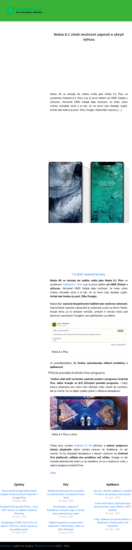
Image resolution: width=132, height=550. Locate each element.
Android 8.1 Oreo (72, 284)
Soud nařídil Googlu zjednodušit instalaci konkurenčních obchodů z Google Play (19, 494)
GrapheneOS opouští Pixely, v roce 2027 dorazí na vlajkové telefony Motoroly (19, 510)
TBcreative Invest (43, 545)
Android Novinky (94, 274)
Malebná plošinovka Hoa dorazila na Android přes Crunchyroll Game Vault (66, 494)
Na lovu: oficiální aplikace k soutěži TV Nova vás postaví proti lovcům (112, 492)
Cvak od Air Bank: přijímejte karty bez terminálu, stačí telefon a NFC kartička (112, 506)
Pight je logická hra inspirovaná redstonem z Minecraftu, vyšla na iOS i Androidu (66, 526)
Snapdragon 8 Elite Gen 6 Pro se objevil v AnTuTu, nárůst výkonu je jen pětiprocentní (19, 526)
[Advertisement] (88, 66)
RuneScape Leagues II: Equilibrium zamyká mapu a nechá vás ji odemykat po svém (66, 510)
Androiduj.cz (6, 545)
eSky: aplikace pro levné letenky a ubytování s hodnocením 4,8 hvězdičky (112, 522)
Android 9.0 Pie (83, 445)
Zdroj (53, 472)
